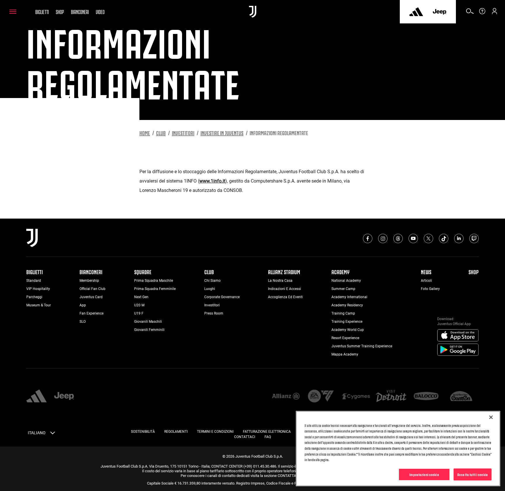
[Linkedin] (459, 238)
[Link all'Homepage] (252, 11)
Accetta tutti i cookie (472, 474)
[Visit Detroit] (391, 397)
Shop (60, 11)
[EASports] (321, 396)
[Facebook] (367, 238)
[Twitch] (474, 238)
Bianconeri (80, 11)
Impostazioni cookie (424, 474)
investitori (183, 132)
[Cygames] (356, 396)
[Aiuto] (482, 13)
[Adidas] (416, 12)
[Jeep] (440, 12)
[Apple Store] (458, 335)
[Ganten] (461, 396)
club (161, 132)
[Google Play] (458, 350)
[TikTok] (443, 238)
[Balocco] (426, 396)
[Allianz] (286, 396)
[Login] (494, 13)
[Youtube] (413, 238)
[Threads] (398, 238)
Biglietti (42, 11)
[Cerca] (470, 13)
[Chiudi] (491, 417)
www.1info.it (212, 181)
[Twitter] (428, 238)
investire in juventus (221, 132)
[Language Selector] (52, 434)
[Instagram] (383, 238)
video (100, 11)
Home (144, 132)
